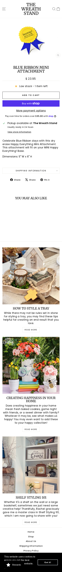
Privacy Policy (31, 550)
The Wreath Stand (31, 9)
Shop (31, 536)
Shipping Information (31, 545)
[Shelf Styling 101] (31, 464)
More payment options (31, 110)
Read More (31, 330)
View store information (19, 132)
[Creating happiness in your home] (31, 365)
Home (31, 531)
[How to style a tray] (31, 275)
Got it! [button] (47, 562)
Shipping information (31, 170)
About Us (31, 541)
